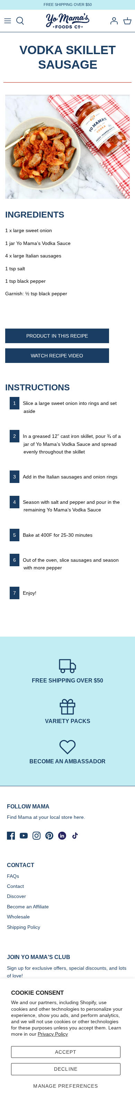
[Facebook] (11, 836)
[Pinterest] (49, 836)
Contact (15, 886)
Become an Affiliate (28, 906)
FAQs (13, 876)
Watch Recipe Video (57, 355)
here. (79, 817)
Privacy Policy (53, 1034)
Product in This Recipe (57, 336)
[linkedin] (62, 836)
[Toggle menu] (7, 20)
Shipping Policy (23, 927)
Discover (16, 896)
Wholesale (18, 916)
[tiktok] (75, 836)
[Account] (112, 20)
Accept (66, 1052)
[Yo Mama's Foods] (67, 21)
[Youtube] (24, 836)
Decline (66, 1069)
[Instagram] (36, 836)
